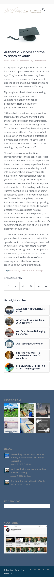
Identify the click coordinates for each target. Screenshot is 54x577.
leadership (38, 270)
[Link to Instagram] (35, 569)
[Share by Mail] (46, 286)
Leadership (24, 60)
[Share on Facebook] (8, 286)
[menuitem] (42, 10)
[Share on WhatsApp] (23, 286)
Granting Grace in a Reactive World (28, 481)
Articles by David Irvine (21, 270)
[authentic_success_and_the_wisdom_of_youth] (23, 36)
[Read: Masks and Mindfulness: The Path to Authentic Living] (6, 470)
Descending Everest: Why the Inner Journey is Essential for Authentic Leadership (28, 457)
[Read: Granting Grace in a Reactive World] (6, 482)
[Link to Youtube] (48, 569)
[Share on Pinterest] (31, 286)
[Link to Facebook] (30, 569)
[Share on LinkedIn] (38, 286)
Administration (39, 60)
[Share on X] (15, 286)
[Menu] (48, 9)
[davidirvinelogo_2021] (22, 10)
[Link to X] (43, 569)
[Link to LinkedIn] (39, 569)
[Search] (42, 10)
